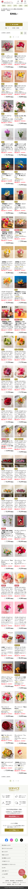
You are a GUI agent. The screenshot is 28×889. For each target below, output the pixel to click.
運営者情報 (12, 880)
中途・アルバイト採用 (16, 884)
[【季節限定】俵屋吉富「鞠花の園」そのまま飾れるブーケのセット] (7, 222)
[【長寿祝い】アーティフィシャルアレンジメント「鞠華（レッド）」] (21, 753)
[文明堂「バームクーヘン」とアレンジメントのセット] (7, 637)
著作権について (16, 882)
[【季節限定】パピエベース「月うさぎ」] (7, 194)
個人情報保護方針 (19, 880)
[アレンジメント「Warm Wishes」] (21, 697)
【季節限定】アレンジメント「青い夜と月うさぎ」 (20, 175)
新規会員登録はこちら (14, 816)
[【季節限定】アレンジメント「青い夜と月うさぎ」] (21, 164)
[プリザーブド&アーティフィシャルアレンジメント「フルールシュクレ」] (21, 431)
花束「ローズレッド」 (7, 735)
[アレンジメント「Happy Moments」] (7, 697)
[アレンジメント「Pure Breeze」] (7, 551)
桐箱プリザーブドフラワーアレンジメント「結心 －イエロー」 (20, 87)
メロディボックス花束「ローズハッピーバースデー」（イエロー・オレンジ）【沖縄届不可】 (20, 680)
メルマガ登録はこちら (14, 830)
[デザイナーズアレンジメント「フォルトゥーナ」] (7, 46)
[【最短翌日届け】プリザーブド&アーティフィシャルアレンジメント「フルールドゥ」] (7, 431)
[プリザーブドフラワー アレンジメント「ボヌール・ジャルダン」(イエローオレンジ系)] (21, 578)
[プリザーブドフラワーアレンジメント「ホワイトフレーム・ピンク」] (21, 372)
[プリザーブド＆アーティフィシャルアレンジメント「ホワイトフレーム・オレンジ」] (7, 491)
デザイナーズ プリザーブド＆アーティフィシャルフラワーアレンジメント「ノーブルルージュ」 (20, 650)
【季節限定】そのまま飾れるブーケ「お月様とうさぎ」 (20, 293)
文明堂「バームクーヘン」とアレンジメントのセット (7, 649)
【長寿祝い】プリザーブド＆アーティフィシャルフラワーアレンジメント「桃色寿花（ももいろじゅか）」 (20, 265)
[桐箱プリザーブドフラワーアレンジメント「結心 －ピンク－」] (7, 76)
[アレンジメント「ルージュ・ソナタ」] (21, 551)
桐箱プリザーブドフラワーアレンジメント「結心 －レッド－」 (20, 57)
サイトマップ (23, 882)
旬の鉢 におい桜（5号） (21, 115)
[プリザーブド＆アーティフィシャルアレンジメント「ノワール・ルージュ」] (21, 608)
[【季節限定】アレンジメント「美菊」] (21, 222)
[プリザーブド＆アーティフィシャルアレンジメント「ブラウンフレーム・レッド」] (7, 461)
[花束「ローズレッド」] (7, 725)
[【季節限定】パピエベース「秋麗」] (21, 194)
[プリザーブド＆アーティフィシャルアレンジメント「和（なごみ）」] (7, 608)
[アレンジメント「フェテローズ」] (21, 725)
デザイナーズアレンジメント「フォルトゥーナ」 (7, 57)
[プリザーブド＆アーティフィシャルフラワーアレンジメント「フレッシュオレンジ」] (7, 282)
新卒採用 (9, 884)
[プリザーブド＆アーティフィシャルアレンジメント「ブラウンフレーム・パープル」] (21, 461)
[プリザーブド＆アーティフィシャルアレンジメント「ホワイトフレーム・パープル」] (21, 491)
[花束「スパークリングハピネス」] (7, 753)
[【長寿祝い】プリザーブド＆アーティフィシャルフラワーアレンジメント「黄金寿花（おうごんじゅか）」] (7, 252)
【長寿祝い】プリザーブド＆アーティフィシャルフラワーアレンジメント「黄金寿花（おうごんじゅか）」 (7, 265)
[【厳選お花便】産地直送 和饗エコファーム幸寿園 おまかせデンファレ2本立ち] (7, 521)
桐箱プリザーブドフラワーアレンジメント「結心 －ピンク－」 (7, 87)
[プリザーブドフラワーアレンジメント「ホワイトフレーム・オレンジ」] (21, 342)
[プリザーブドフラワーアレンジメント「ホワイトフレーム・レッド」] (7, 401)
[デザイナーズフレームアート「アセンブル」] (7, 667)
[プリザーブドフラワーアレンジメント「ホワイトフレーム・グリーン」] (7, 342)
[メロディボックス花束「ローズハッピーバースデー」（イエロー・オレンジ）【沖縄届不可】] (21, 667)
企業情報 (7, 880)
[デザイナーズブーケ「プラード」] (7, 106)
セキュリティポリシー (7, 882)
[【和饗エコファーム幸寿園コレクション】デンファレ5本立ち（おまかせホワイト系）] (21, 134)
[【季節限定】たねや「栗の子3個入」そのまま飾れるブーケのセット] (21, 312)
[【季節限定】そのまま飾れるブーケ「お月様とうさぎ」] (21, 282)
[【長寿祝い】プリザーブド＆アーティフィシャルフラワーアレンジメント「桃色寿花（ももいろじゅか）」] (21, 252)
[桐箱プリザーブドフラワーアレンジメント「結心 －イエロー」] (21, 76)
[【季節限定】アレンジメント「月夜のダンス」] (7, 164)
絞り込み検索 (15, 24)
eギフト (9, 5)
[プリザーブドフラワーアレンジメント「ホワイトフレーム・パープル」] (7, 372)
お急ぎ (20, 5)
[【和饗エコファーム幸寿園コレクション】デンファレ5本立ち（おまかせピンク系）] (7, 134)
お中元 (15, 5)
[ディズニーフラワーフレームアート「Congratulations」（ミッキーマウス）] (21, 521)
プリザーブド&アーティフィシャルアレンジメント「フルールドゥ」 (21, 412)
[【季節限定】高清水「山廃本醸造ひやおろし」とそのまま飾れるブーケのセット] (7, 312)
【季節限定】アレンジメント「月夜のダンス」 (7, 175)
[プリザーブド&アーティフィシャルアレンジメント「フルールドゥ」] (21, 401)
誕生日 (3, 5)
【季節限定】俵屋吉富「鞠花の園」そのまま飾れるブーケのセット (7, 233)
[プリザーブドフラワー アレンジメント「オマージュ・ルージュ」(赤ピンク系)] (7, 578)
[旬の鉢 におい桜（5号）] (21, 106)
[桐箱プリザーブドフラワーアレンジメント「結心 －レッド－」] (21, 46)
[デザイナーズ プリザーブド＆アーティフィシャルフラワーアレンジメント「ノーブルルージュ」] (21, 637)
